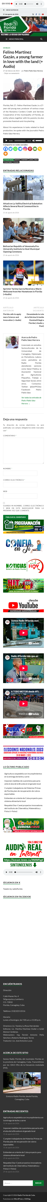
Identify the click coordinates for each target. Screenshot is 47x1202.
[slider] (39, 140)
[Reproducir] (6, 140)
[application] (23, 140)
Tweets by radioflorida (12, 889)
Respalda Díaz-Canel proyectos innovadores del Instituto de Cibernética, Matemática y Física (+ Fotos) (23, 808)
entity (17, 160)
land (31, 160)
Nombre (7, 469)
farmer (24, 160)
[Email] (35, 149)
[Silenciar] (33, 140)
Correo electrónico (14, 480)
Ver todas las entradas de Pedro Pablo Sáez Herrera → (31, 400)
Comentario (10, 436)
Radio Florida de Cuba (26, 1195)
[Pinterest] (30, 149)
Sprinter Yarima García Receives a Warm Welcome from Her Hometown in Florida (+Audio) (22, 292)
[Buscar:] (23, 1183)
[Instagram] (39, 14)
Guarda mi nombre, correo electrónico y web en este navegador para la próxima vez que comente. (23, 508)
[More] (5, 153)
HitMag (27, 1199)
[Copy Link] (40, 149)
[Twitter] (10, 149)
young (16, 162)
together (8, 162)
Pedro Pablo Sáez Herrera (33, 71)
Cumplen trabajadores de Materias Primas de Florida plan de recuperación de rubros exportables (22, 791)
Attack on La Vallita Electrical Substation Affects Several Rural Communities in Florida (22, 206)
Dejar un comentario (11, 73)
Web (5, 491)
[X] (33, 14)
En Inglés (6, 48)
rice (36, 160)
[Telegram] (20, 149)
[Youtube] (42, 14)
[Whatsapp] (15, 149)
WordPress (18, 1199)
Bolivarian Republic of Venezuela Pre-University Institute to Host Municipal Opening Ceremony (21, 249)
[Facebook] (36, 14)
